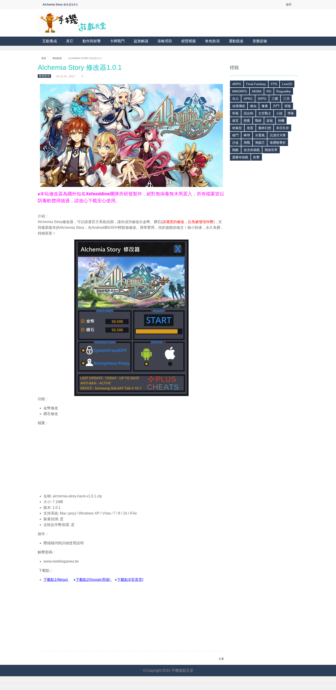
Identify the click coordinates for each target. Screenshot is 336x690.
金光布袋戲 (252, 150)
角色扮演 (212, 41)
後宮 (235, 120)
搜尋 (288, 4)
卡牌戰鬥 (117, 41)
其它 (69, 41)
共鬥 (276, 106)
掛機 (281, 120)
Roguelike (283, 91)
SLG (235, 98)
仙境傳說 (238, 106)
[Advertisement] (131, 458)
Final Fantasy (256, 84)
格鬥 (235, 135)
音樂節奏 (260, 41)
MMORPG (239, 91)
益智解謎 (141, 41)
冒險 (287, 106)
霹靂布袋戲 (240, 157)
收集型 (237, 128)
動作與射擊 (92, 41)
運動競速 (236, 41)
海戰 (247, 142)
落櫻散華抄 (278, 142)
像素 (264, 106)
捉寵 (270, 120)
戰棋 (258, 120)
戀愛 (247, 120)
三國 (275, 98)
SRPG (262, 98)
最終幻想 (264, 128)
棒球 (247, 135)
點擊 (256, 157)
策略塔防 (164, 41)
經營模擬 (188, 41)
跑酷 (235, 150)
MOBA (256, 91)
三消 (286, 98)
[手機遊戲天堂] (72, 22)
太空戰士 (264, 113)
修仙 (253, 106)
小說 (279, 113)
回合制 (248, 113)
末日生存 (282, 128)
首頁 (44, 58)
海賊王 (260, 142)
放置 (250, 128)
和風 (235, 113)
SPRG (248, 98)
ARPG (236, 84)
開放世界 (271, 150)
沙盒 (235, 142)
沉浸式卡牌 (278, 135)
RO (269, 91)
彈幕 (291, 113)
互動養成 (49, 41)
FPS (274, 84)
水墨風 (260, 135)
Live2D (287, 84)
